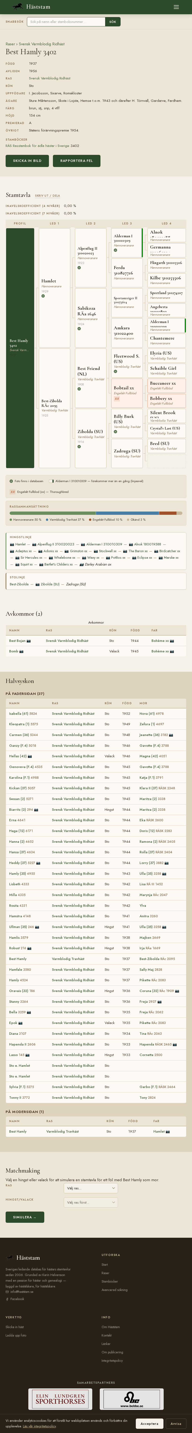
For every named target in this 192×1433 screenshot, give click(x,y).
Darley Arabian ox (95, 564)
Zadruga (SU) (76, 584)
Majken (150, 937)
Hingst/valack (19, 1200)
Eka (151, 820)
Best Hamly (17, 958)
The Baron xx (135, 551)
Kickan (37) (22, 788)
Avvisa (176, 1423)
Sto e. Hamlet (19, 1065)
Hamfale (20, 969)
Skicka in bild (27, 160)
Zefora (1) (152, 724)
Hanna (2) (21, 841)
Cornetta (151, 1054)
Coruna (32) (157, 990)
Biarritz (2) (21, 809)
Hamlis (18, 937)
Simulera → (25, 1217)
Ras (9, 1185)
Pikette (153, 980)
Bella (17, 1012)
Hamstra (20, 916)
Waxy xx (90, 557)
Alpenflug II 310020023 (53, 544)
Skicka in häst (15, 1327)
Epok (13, 1022)
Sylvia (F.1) (21, 1086)
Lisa (151, 884)
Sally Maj (151, 969)
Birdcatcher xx (167, 551)
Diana (17, 1033)
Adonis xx (48, 551)
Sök (112, 22)
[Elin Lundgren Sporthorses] (60, 1399)
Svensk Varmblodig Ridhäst (41, 44)
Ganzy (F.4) (22, 745)
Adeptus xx (20, 551)
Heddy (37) (22, 862)
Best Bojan (17, 640)
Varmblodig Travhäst (68, 958)
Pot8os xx (115, 557)
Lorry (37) (151, 862)
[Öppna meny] (176, 7)
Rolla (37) (156, 852)
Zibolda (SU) (47, 584)
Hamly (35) (22, 873)
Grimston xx (75, 551)
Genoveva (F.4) (25, 766)
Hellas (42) (18, 756)
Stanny (18, 1001)
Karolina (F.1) (24, 777)
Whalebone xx (62, 557)
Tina (151, 1033)
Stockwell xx (105, 551)
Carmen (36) (23, 734)
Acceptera (150, 1423)
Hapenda (156, 1044)
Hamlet (17, 544)
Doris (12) (156, 830)
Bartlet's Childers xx (56, 564)
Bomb (13, 651)
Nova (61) (152, 713)
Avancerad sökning (115, 1289)
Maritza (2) (152, 798)
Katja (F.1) (151, 777)
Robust (17, 948)
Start (105, 1264)
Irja (150, 948)
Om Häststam (111, 1327)
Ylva (143, 905)
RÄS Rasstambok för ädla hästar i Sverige (37, 145)
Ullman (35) (21, 926)
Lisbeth (19, 884)
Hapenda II (22, 1044)
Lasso (16, 1054)
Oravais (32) (22, 990)
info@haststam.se (22, 1291)
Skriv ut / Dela (47, 196)
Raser (10, 44)
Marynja (154, 894)
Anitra (149, 916)
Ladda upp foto (16, 1335)
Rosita (18, 905)
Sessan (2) (21, 798)
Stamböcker (110, 1281)
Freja (148, 1001)
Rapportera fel (76, 160)
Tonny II (19, 1097)
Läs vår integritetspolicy (39, 1426)
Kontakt (106, 1335)
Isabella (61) (23, 713)
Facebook (17, 1299)
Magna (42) (153, 756)
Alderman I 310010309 (101, 544)
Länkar (106, 1343)
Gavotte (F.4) (154, 745)
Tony (148, 1097)
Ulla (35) (150, 873)
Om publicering (112, 1352)
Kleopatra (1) (23, 724)
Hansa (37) (22, 852)
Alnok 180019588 (145, 544)
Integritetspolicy (112, 1360)
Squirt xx (24, 564)
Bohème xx (160, 640)
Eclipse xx (142, 557)
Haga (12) (21, 830)
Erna (17, 820)
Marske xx (168, 557)
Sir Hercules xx (28, 557)
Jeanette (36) (154, 734)
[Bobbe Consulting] (132, 1399)
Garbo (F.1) (157, 1086)
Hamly (18, 980)
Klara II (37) (157, 788)
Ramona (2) (157, 841)
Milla (17, 894)
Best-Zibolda (19, 584)
